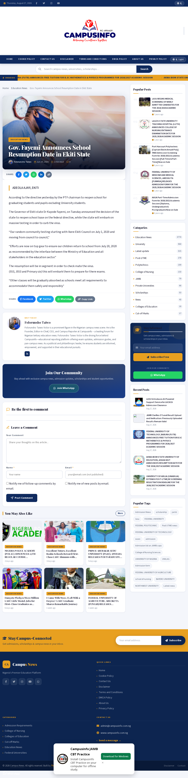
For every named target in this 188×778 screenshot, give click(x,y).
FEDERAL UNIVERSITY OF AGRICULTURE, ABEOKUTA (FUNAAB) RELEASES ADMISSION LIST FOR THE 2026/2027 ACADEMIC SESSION (103, 605)
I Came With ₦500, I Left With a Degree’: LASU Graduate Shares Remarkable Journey (63, 601)
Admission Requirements (18, 725)
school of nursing (143, 579)
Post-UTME (141, 258)
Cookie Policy (26, 59)
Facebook (28, 299)
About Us (138, 59)
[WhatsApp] (34, 175)
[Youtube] (58, 3)
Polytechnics (141, 265)
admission (151, 539)
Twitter (47, 299)
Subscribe (175, 640)
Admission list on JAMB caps (148, 545)
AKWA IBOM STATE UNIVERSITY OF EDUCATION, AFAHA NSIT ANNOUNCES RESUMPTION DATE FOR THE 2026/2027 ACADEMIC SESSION (164, 461)
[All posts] (27, 353)
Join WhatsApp (66, 388)
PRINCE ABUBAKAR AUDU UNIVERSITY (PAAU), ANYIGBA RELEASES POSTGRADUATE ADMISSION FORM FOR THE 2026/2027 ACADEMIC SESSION (105, 558)
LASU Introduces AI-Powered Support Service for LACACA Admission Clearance (160, 402)
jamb (174, 512)
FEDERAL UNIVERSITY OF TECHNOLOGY (153, 532)
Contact (181, 765)
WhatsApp (66, 299)
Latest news (169, 585)
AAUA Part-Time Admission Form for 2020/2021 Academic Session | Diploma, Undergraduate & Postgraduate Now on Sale (166, 203)
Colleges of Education (146, 306)
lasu (137, 519)
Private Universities (144, 285)
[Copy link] (49, 175)
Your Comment (15, 435)
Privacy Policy (158, 59)
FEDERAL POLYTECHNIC (146, 525)
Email (69, 467)
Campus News (17, 765)
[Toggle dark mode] (179, 3)
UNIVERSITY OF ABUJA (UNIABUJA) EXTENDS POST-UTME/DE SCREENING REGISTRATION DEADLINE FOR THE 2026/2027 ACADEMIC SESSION (164, 481)
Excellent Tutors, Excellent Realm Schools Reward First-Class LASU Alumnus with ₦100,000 (62, 555)
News (138, 299)
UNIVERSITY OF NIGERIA (146, 559)
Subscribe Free (160, 357)
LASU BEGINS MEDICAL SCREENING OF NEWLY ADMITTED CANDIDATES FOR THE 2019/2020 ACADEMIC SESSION (165, 105)
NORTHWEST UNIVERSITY (146, 585)
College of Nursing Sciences (147, 552)
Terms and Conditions (93, 59)
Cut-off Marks (142, 313)
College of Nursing (144, 272)
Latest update (142, 251)
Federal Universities (16, 753)
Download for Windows (116, 756)
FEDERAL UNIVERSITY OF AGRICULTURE (153, 572)
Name (10, 467)
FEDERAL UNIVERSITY (154, 519)
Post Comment (24, 498)
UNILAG (165, 559)
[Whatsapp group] (38, 681)
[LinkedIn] (41, 175)
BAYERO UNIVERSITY (165, 579)
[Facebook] (36, 3)
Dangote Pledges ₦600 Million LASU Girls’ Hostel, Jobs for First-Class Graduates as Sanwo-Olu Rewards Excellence (22, 604)
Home (9, 59)
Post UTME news (169, 525)
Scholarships (141, 292)
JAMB (138, 279)
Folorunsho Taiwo (22, 161)
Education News (19, 88)
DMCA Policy (119, 59)
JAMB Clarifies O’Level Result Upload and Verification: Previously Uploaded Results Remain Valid (164, 418)
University (140, 244)
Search (144, 69)
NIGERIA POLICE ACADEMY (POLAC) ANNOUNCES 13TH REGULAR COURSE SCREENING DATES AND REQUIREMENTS (20, 557)
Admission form (142, 565)
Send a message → (110, 740)
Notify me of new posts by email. (88, 484)
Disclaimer (67, 59)
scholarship (161, 512)
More (120, 513)
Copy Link (87, 299)
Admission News (143, 512)
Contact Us (47, 59)
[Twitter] (43, 3)
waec (137, 539)
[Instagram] (51, 3)
